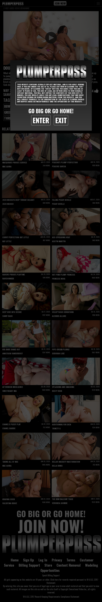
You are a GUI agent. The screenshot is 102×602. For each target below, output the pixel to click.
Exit (61, 120)
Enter (41, 120)
